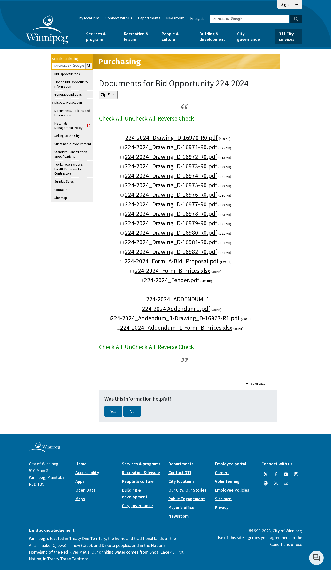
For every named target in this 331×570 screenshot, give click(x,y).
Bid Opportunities (67, 74)
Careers (222, 472)
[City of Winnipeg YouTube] (286, 474)
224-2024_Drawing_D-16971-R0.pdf (171, 147)
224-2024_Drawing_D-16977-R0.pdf (171, 204)
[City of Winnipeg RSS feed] (276, 483)
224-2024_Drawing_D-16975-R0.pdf (171, 185)
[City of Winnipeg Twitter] (265, 474)
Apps (80, 481)
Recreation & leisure (136, 36)
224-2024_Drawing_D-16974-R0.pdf (171, 176)
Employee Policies (232, 490)
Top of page (257, 383)
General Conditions (68, 94)
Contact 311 (179, 472)
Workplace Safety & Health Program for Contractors (68, 169)
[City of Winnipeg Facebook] (276, 474)
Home (81, 464)
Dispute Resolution (68, 102)
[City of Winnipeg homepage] (44, 451)
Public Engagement (186, 498)
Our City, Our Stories (187, 490)
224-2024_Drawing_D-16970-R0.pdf (171, 137)
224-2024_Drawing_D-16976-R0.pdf (171, 194)
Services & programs (96, 36)
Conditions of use (286, 544)
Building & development (212, 36)
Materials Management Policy (68, 125)
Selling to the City (67, 135)
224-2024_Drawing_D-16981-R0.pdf (171, 242)
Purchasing (119, 61)
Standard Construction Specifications (70, 154)
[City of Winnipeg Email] (286, 483)
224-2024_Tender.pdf (171, 280)
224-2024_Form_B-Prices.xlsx (172, 270)
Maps (80, 498)
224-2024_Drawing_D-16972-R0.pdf (171, 157)
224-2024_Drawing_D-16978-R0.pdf (171, 214)
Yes (113, 411)
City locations (88, 18)
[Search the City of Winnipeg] (296, 19)
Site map (60, 197)
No (132, 411)
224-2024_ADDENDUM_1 (178, 299)
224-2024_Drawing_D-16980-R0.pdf (171, 232)
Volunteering (227, 481)
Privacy (222, 507)
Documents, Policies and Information (72, 113)
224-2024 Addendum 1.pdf (176, 308)
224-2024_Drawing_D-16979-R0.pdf (171, 223)
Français (197, 18)
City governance (248, 36)
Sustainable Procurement (72, 144)
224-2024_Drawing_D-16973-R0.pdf (171, 166)
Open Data (85, 490)
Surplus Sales (64, 181)
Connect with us (118, 18)
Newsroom (175, 18)
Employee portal (230, 464)
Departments (149, 18)
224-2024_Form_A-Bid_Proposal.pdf (172, 261)
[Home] (47, 29)
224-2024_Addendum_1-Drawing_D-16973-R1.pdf (175, 318)
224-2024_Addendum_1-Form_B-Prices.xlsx (176, 327)
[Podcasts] (265, 483)
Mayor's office (181, 507)
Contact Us (62, 189)
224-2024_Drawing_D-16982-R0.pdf (171, 252)
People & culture (170, 36)
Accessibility (87, 472)
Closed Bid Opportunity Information (71, 84)
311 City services (286, 36)
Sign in (286, 4)
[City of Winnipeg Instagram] (296, 474)
